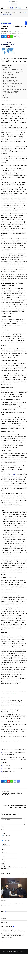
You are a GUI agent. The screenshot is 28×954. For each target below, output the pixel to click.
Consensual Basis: (9, 88)
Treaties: (7, 78)
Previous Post (7, 791)
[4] (10, 268)
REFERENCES (6, 97)
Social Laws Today (14, 8)
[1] (1, 749)
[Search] (26, 8)
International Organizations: (11, 77)
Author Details (4, 922)
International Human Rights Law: (12, 91)
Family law (3, 900)
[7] (1, 771)
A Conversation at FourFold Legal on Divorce (12, 903)
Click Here (14, 693)
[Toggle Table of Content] (24, 66)
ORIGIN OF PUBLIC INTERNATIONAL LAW (12, 69)
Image (2, 863)
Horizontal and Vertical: (10, 86)
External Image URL (5, 866)
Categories (3, 918)
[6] (17, 373)
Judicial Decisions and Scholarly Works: (14, 83)
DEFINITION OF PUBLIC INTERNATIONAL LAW (13, 71)
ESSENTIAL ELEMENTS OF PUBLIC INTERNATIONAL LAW (11, 73)
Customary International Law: (11, 80)
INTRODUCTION (6, 67)
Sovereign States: (9, 75)
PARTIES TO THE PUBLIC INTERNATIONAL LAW (14, 89)
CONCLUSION (6, 95)
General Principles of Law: (10, 81)
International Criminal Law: (11, 92)
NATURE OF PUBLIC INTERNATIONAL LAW (13, 85)
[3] (1, 757)
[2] (1, 752)
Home (2, 915)
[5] (9, 274)
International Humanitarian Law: (12, 94)
